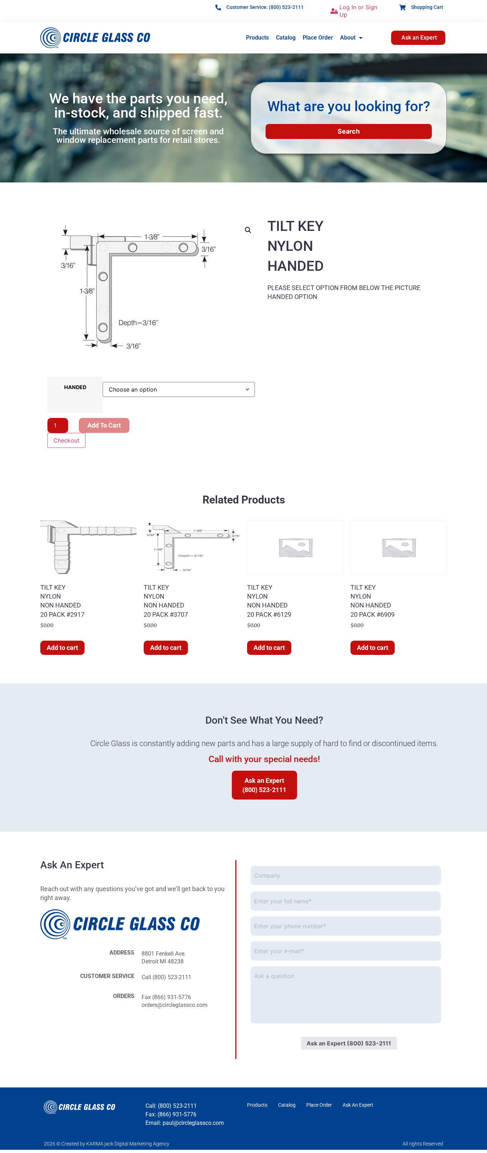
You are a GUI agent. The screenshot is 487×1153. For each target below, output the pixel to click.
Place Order (318, 37)
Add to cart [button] (62, 647)
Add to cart (104, 425)
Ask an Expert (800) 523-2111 (349, 1043)
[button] (248, 230)
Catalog (286, 37)
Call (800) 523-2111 (166, 977)
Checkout (66, 440)
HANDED (75, 387)
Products (257, 37)
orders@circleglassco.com (174, 1005)
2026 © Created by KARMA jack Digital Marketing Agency (106, 1144)
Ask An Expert (358, 1105)
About (347, 37)
